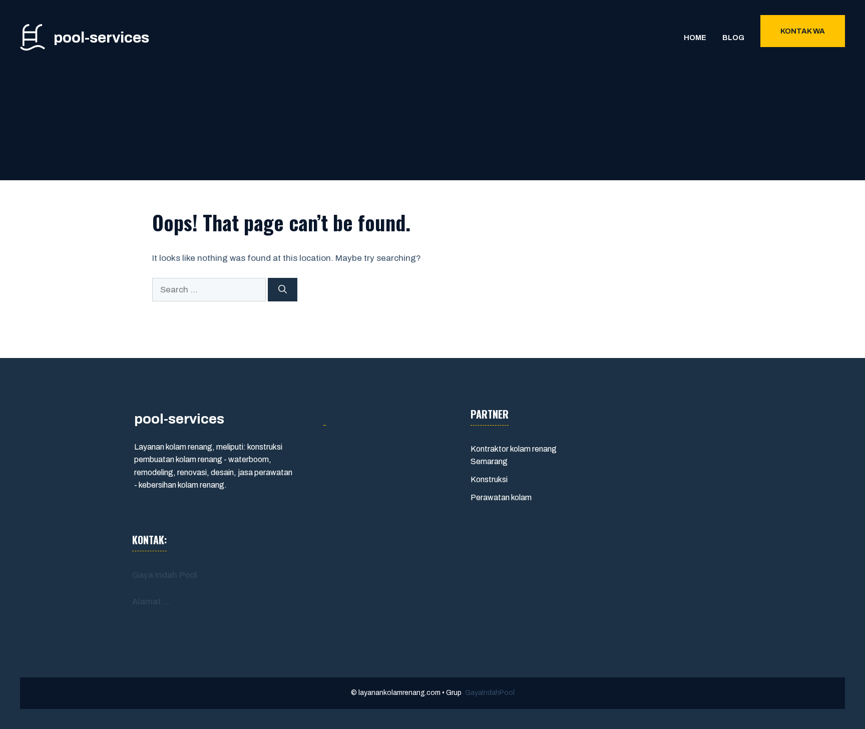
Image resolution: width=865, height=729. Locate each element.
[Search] (282, 290)
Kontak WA (802, 31)
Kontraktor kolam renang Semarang (514, 455)
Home (695, 38)
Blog (733, 38)
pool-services (101, 38)
